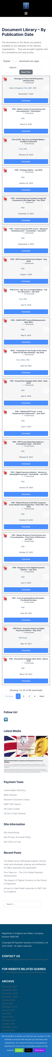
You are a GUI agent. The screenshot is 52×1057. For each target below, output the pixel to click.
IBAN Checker (10, 795)
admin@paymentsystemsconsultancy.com (26, 972)
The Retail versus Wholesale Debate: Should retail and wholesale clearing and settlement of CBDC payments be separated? (25, 864)
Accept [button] (19, 1050)
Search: (13, 67)
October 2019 (8, 1000)
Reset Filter (26, 72)
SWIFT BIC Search (12, 804)
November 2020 (10, 996)
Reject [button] (28, 1050)
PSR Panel (23, 638)
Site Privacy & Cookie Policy (17, 837)
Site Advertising (11, 832)
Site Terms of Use (12, 842)
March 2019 (7, 1003)
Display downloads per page (21, 61)
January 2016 (8, 1023)
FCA (25, 88)
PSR (34, 88)
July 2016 (6, 1013)
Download (26, 101)
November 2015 (9, 1027)
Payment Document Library (17, 799)
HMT (30, 88)
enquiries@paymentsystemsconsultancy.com (27, 959)
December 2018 (9, 1006)
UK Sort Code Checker (15, 813)
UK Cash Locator (12, 809)
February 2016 (9, 1020)
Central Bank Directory (15, 790)
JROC (23, 360)
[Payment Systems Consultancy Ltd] (26, 5)
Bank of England (16, 88)
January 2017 (8, 1010)
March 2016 (7, 1017)
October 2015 (8, 1030)
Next (42, 696)
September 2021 (10, 990)
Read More (39, 1050)
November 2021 (9, 986)
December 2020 (9, 993)
